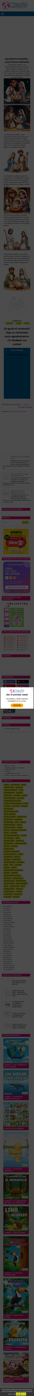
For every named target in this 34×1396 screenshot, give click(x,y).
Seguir (17, 705)
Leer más (23, 1394)
